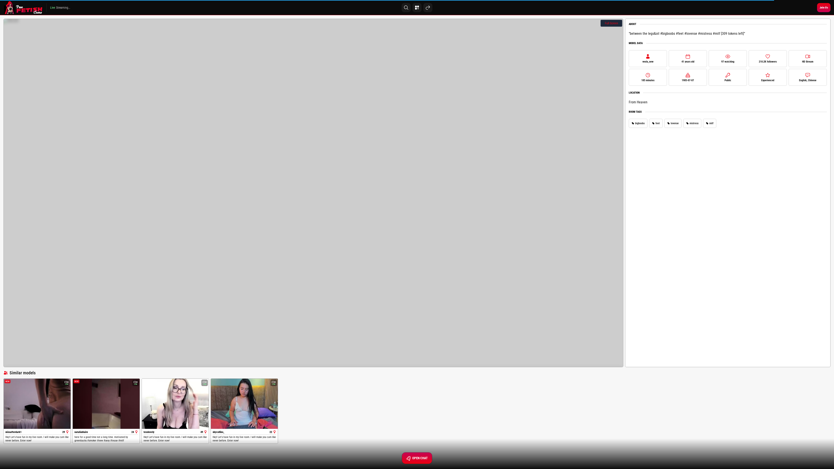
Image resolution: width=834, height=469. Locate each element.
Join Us (824, 7)
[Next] (427, 7)
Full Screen (611, 23)
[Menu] (417, 7)
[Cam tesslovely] (175, 404)
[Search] (406, 7)
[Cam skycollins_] (244, 404)
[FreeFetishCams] (23, 7)
